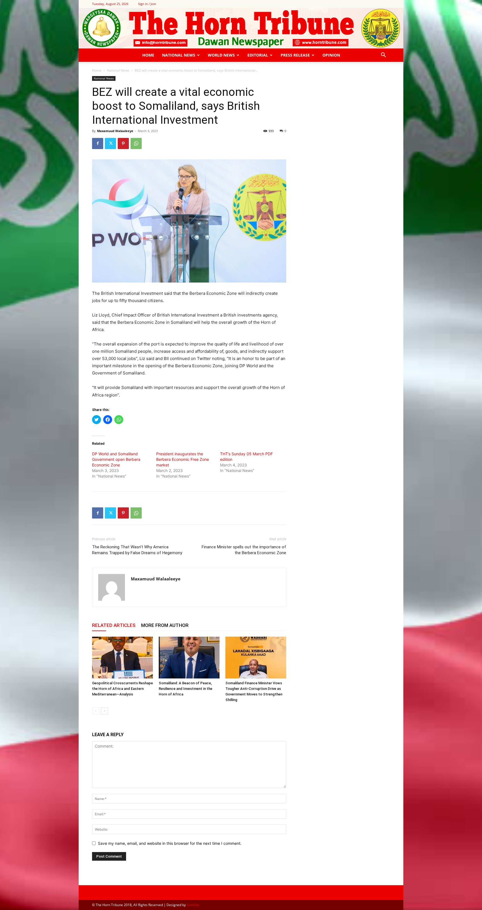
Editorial (257, 55)
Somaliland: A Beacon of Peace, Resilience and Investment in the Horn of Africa (185, 688)
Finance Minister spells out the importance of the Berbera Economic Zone (244, 549)
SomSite (193, 904)
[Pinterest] (123, 143)
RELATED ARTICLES (114, 625)
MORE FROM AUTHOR (165, 625)
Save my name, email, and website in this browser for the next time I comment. (170, 843)
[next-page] (104, 710)
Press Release (295, 55)
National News (178, 55)
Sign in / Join (147, 4)
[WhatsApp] (136, 143)
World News (221, 55)
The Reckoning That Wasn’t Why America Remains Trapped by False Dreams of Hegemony (137, 549)
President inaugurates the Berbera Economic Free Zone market (182, 459)
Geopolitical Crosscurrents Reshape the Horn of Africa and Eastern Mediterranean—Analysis (122, 688)
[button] (383, 55)
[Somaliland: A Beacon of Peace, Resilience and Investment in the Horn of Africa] (189, 657)
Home (148, 55)
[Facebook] (97, 143)
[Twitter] (110, 143)
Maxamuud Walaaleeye (115, 131)
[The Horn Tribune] (241, 28)
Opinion (331, 55)
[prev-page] (95, 710)
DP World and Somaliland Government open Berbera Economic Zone (116, 459)
